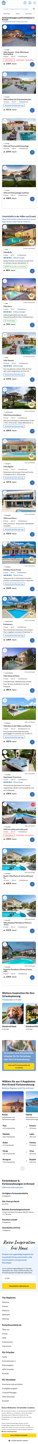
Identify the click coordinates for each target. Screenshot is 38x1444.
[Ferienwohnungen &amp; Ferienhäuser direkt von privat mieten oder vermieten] (3, 2)
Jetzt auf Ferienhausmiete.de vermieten (19, 1066)
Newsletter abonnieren (19, 1286)
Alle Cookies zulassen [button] (19, 1435)
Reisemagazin (8, 1365)
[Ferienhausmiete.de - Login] (30, 2)
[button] (35, 2)
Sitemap (5, 1319)
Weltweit (6, 1314)
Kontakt (5, 1373)
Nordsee (5, 1302)
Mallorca (6, 1310)
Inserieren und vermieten (12, 1384)
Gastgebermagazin (10, 1388)
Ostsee (5, 1306)
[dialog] (19, 1424)
